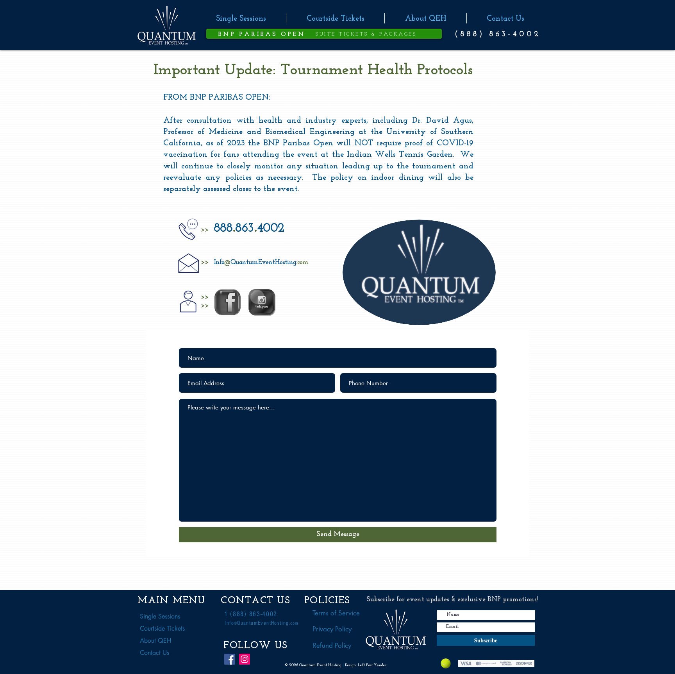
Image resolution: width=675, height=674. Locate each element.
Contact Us (154, 653)
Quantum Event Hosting (321, 665)
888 (223, 228)
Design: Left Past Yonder (366, 665)
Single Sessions (160, 616)
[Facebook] (229, 659)
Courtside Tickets (162, 628)
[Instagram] (244, 659)
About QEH (155, 640)
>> (205, 230)
